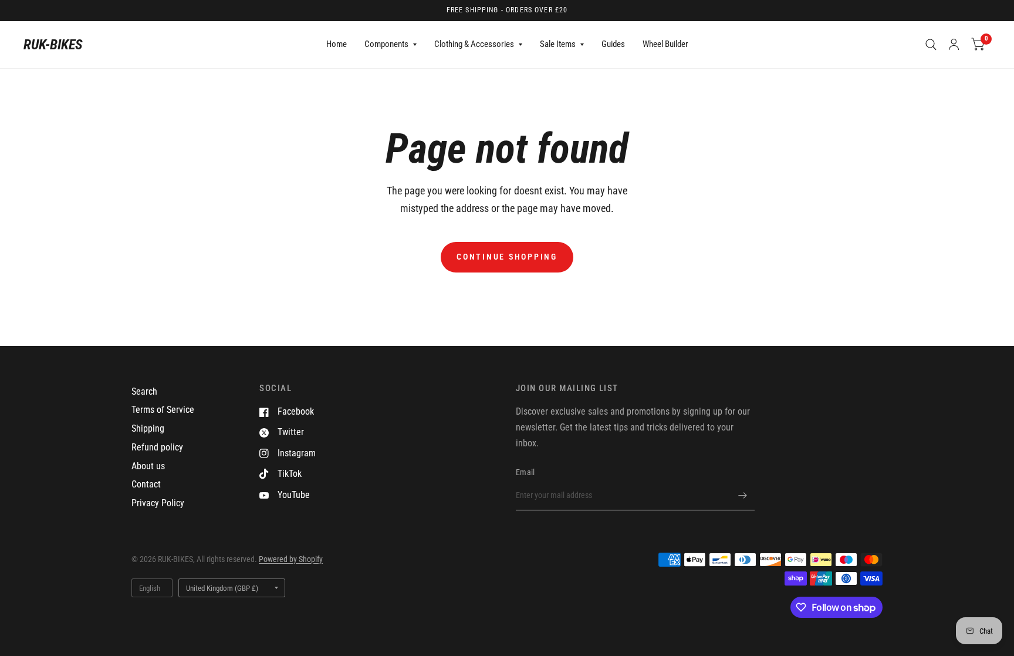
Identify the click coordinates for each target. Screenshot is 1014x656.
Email (525, 472)
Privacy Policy (157, 503)
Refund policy (157, 447)
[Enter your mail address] (743, 495)
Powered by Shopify (291, 559)
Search (144, 391)
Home (336, 44)
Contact (146, 484)
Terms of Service (162, 409)
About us (148, 466)
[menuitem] (336, 44)
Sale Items (558, 44)
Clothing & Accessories (474, 44)
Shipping (147, 428)
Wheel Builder (665, 44)
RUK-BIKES (53, 45)
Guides (613, 44)
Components (386, 44)
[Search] (931, 44)
